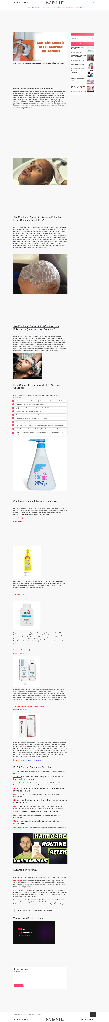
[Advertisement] (54, 20)
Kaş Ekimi (24, 1014)
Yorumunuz (17, 971)
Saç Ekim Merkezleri (58, 7)
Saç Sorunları (36, 7)
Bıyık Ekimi (17, 1014)
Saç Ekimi (46, 7)
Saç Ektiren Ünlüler (76, 91)
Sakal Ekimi (69, 7)
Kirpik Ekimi (31, 1014)
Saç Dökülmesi (75, 60)
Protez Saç (79, 7)
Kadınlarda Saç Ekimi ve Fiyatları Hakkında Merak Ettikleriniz (36, 910)
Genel (28, 7)
